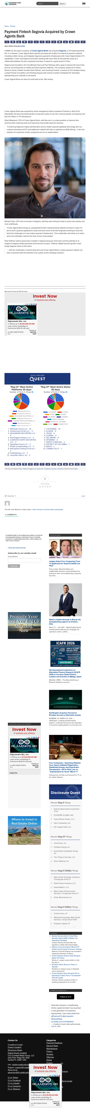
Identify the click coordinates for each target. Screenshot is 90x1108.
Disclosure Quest (15, 1050)
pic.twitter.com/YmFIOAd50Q (62, 1021)
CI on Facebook (14, 1080)
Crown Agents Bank (40, 50)
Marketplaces (52, 1048)
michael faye (47, 469)
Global (25, 469)
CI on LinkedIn (14, 1083)
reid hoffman (60, 469)
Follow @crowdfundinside (17, 548)
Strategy (49, 1054)
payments (54, 469)
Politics (49, 1051)
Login (83, 496)
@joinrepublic (68, 1016)
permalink (74, 469)
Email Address (13, 556)
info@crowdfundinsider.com (23, 1064)
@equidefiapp (56, 1019)
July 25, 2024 (56, 1026)
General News (52, 1045)
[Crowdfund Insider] (12, 3)
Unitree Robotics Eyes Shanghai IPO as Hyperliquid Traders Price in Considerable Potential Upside (66, 975)
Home (6, 26)
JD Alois (22, 46)
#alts (74, 1013)
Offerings (50, 1057)
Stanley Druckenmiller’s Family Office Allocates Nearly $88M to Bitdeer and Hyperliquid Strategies (65, 938)
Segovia (62, 50)
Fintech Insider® (14, 1047)
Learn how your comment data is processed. (47, 509)
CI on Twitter (13, 1077)
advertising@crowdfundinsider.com (22, 1072)
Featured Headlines (54, 1042)
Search (62, 3)
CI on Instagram (14, 1086)
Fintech (12, 26)
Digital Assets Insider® (17, 1052)
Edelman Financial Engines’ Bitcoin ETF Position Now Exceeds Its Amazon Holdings (67, 948)
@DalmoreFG (56, 1016)
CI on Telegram (14, 1088)
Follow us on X (65, 997)
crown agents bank (38, 469)
